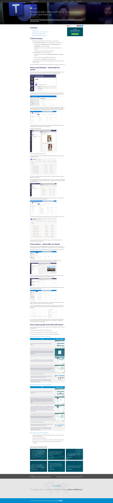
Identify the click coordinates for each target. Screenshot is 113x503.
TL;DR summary (35, 30)
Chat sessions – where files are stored (39, 33)
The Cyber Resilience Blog (34, 1)
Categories (72, 1)
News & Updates (78, 1)
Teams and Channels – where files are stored (40, 31)
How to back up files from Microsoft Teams (40, 35)
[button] (75, 34)
